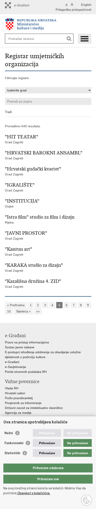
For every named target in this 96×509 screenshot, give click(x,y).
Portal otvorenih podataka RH (26, 372)
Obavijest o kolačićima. (33, 493)
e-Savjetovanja (15, 367)
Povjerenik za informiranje (23, 403)
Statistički (12, 453)
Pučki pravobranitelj (19, 398)
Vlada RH (11, 388)
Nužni (8, 433)
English (86, 4)
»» (38, 311)
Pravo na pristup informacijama (27, 342)
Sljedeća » (23, 311)
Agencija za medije (18, 413)
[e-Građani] (24, 5)
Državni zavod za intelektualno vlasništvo (34, 408)
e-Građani (12, 362)
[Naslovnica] (48, 24)
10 (9, 311)
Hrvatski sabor (15, 393)
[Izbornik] (84, 39)
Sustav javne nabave (19, 347)
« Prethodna (16, 305)
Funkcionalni (13, 443)
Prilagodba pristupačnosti (73, 9)
